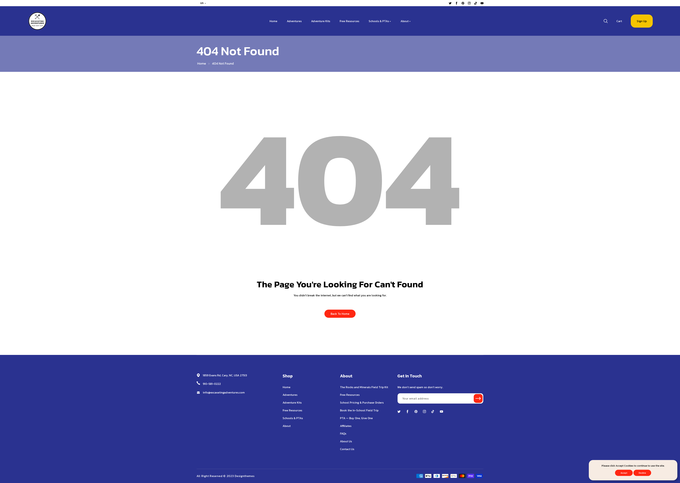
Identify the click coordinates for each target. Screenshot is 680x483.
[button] (619, 21)
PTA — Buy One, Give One (356, 418)
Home (201, 63)
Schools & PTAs (293, 418)
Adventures (290, 395)
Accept (623, 473)
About (287, 426)
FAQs (343, 433)
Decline (642, 473)
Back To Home (340, 314)
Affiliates (345, 426)
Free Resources (292, 410)
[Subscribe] (478, 398)
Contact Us (347, 449)
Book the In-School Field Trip (359, 410)
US (202, 3)
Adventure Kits (292, 402)
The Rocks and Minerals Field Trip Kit (364, 387)
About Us (346, 441)
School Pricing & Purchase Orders (362, 402)
